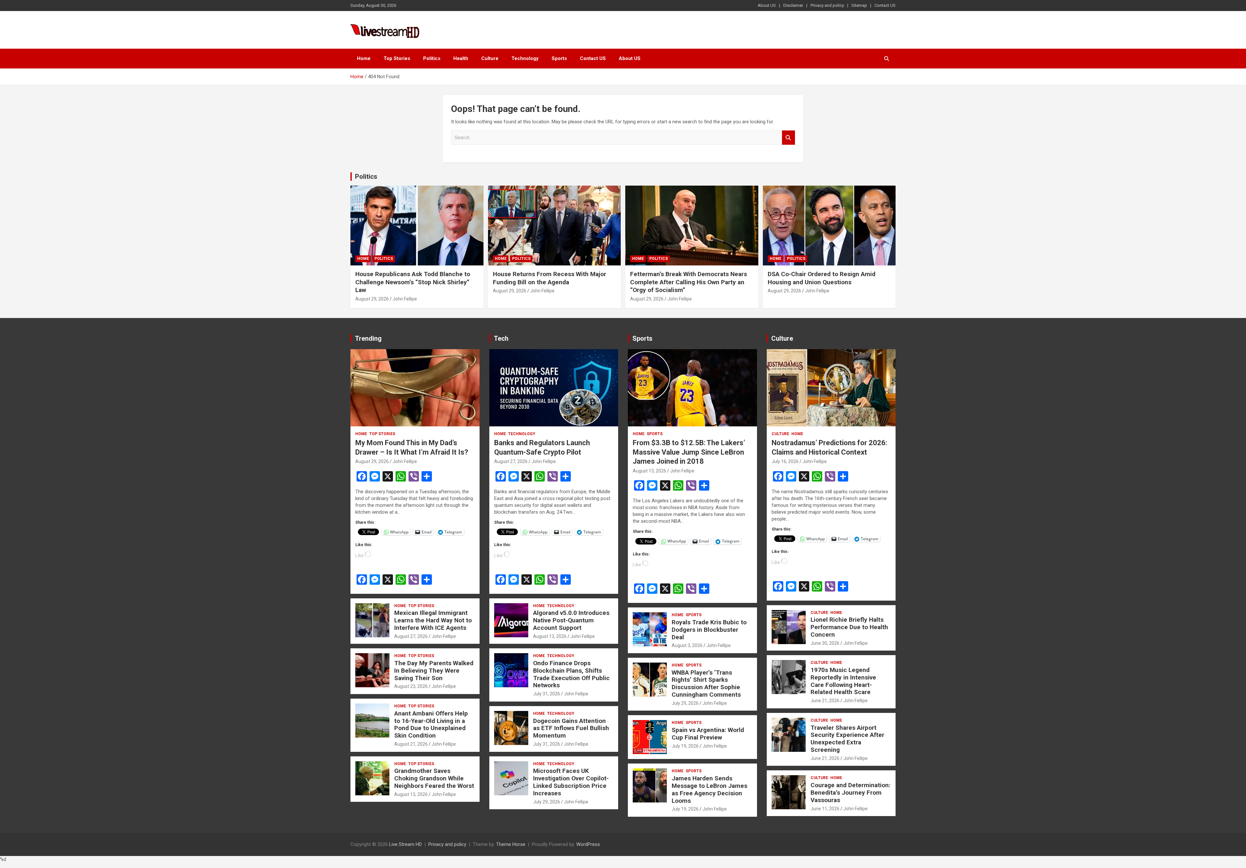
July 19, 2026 (685, 746)
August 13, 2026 (411, 794)
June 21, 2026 (825, 700)
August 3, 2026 (687, 645)
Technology (525, 58)
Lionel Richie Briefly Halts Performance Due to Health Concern (849, 627)
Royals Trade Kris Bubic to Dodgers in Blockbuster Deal (709, 629)
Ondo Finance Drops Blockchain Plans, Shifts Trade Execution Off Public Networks (571, 674)
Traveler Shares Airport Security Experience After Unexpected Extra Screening (847, 738)
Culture (489, 58)
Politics (431, 58)
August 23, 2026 (411, 686)
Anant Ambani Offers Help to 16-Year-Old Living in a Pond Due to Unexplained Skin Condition (431, 724)
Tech (501, 338)
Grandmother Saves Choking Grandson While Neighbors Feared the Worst (434, 778)
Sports (559, 58)
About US (767, 5)
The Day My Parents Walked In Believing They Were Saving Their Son (433, 670)
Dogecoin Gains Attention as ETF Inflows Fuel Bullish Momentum (571, 728)
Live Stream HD (405, 844)
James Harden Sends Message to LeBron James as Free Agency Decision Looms (709, 789)
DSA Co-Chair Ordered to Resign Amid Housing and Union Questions (821, 278)
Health (460, 58)
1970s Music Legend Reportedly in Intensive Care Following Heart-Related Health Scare (843, 681)
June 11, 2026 (825, 808)
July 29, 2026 (546, 801)
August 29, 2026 (372, 298)
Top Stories (397, 58)
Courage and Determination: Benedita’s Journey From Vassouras (850, 792)
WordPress (588, 844)
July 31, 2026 (546, 693)
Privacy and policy (827, 5)
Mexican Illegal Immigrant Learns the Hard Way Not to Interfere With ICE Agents (433, 620)
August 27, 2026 (411, 636)
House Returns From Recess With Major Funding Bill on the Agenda (549, 278)
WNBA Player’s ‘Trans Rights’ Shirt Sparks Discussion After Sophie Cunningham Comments (706, 683)
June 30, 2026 (825, 643)
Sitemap (859, 5)
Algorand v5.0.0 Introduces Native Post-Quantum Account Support (571, 620)
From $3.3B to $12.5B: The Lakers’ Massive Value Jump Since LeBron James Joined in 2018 (689, 452)
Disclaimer (793, 5)
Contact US (885, 5)
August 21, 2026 (411, 744)
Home (364, 58)
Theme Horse (510, 844)
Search (788, 137)
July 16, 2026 (785, 461)
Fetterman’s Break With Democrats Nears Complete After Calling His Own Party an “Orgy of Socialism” (688, 282)
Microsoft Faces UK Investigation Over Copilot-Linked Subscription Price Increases (571, 782)
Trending (368, 338)
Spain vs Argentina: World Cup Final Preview (708, 733)
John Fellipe (405, 298)
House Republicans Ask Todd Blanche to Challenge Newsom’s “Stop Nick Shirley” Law (412, 282)
